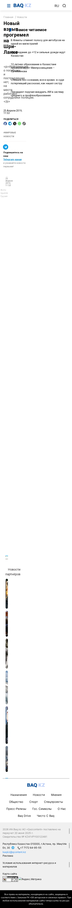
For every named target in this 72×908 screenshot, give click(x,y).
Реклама (8, 855)
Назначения (18, 795)
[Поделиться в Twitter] (14, 123)
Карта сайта (10, 873)
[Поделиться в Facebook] (5, 123)
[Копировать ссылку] (24, 123)
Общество (16, 801)
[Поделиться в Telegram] (10, 123)
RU (57, 6)
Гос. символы (42, 808)
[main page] (32, 5)
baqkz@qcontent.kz (14, 852)
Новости (22, 17)
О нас (62, 808)
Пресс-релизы (16, 808)
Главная (8, 17)
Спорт (33, 801)
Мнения (56, 795)
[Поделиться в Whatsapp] (19, 123)
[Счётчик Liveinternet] (10, 878)
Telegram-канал (12, 159)
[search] (64, 6)
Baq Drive (24, 815)
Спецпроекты (53, 801)
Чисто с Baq (45, 815)
